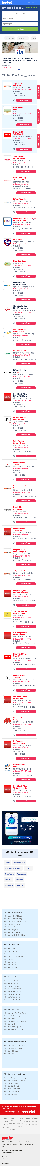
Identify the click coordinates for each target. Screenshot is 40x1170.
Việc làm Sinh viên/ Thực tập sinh (15, 1013)
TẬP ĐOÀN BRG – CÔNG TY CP (22, 422)
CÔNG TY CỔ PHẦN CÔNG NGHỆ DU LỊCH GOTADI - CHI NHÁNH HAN (23, 353)
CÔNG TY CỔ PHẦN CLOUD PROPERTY (21, 616)
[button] (33, 2)
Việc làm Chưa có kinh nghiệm (14, 1080)
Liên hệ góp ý (5, 1163)
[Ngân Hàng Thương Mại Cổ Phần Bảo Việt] (7, 285)
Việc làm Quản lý (9, 1024)
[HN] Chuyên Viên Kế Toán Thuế (20, 697)
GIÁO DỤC (35, 1118)
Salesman (19, 880)
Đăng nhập (34, 7)
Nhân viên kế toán (18, 108)
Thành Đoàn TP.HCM (8, 1159)
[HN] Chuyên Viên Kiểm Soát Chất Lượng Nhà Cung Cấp (20, 634)
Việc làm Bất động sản (11, 930)
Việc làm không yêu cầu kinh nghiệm (16, 1078)
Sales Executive (19, 863)
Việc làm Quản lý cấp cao (12, 1027)
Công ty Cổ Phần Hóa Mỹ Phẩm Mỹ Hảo (24, 310)
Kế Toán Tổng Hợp (19, 199)
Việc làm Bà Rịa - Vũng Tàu (13, 956)
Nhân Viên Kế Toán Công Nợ (18, 133)
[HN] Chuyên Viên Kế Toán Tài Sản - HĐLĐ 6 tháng (20, 395)
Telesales (20, 885)
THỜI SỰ (5, 1121)
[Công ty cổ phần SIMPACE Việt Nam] (7, 86)
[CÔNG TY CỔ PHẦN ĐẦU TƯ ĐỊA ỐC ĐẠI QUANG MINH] (7, 202)
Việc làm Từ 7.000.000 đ (12, 986)
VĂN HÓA (20, 1123)
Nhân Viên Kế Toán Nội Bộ (20, 719)
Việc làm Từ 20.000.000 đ (12, 994)
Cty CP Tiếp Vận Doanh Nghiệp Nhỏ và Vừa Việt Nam (23, 769)
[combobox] (20, 13)
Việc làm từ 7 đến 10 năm (12, 1091)
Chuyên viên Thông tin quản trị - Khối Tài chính (20, 219)
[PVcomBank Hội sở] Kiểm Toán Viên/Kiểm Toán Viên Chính (19, 330)
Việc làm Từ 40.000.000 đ (12, 1000)
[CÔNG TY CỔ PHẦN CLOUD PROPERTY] (7, 614)
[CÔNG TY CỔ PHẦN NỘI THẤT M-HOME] (7, 721)
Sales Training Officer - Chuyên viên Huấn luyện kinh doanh (19, 442)
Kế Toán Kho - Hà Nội (19, 371)
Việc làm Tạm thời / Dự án (13, 1048)
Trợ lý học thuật (19, 571)
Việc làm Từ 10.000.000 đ (12, 989)
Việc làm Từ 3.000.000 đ (12, 981)
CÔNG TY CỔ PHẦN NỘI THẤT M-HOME (23, 722)
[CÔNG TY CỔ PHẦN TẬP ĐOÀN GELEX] (7, 160)
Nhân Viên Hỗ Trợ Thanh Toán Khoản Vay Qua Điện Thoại (20, 179)
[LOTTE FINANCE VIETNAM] (7, 181)
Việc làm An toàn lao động (13, 919)
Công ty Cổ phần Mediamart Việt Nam (22, 136)
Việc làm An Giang (10, 954)
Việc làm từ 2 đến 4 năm (12, 1086)
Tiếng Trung (9, 874)
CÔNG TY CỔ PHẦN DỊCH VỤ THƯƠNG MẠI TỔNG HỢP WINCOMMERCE (22, 398)
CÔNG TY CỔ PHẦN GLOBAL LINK (24, 679)
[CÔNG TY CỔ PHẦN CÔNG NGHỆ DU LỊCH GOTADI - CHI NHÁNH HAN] (7, 354)
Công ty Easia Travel (19, 511)
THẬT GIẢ (34, 1124)
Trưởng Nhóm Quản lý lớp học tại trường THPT (18, 84)
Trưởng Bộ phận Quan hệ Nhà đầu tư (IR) (20, 157)
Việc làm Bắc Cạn (10, 962)
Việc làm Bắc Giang (10, 965)
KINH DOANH (12, 1119)
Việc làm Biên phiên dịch (12, 932)
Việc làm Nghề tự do (11, 1051)
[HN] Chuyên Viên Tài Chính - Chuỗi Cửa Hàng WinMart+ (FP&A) (20, 787)
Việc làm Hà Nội (9, 948)
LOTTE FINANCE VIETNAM (21, 182)
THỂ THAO (27, 1118)
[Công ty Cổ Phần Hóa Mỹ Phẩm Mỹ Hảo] (7, 309)
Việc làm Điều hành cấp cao (13, 1029)
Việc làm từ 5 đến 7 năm (12, 1089)
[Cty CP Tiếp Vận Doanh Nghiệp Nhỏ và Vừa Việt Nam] (7, 768)
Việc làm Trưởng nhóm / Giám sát (15, 1021)
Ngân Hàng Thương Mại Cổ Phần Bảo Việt (23, 287)
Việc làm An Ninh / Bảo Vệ (13, 916)
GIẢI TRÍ (20, 1126)
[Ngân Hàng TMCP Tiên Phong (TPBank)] (7, 221)
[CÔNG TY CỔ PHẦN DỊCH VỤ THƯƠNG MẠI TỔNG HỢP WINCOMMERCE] (7, 397)
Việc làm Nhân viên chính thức (14, 1045)
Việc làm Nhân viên (10, 1018)
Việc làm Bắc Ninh (10, 967)
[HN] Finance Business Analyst (19, 742)
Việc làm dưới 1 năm (11, 1083)
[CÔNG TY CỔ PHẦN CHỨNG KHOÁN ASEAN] (7, 465)
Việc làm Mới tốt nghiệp (12, 1016)
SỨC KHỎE (27, 1124)
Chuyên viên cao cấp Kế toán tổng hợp (19, 283)
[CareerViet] (26, 1111)
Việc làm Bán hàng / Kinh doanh (15, 921)
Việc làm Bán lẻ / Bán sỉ (12, 924)
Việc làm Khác (9, 1053)
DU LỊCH (12, 1129)
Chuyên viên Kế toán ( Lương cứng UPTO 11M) (20, 550)
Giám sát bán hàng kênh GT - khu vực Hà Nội (20, 307)
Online (7, 863)
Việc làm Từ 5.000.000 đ (12, 983)
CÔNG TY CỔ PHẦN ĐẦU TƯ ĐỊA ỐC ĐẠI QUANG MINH (24, 201)
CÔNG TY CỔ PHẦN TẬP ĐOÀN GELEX (22, 161)
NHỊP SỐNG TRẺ (20, 1119)
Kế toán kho (17, 239)
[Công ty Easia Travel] (7, 510)
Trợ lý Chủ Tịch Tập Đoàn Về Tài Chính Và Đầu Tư (20, 612)
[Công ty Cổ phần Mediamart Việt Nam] (7, 135)
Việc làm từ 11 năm (10, 1094)
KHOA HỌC (27, 1121)
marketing (8, 880)
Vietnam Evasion (18, 112)
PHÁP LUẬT (5, 1127)
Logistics (28, 868)
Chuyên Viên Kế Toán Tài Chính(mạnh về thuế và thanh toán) (20, 463)
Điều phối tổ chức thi (19, 487)
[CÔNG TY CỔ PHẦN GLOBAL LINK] (7, 678)
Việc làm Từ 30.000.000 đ (12, 997)
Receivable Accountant (17, 508)
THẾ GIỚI (5, 1124)
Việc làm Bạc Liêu (10, 959)
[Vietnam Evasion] (7, 110)
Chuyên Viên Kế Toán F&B (19, 676)
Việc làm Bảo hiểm (10, 927)
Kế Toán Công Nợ (19, 351)
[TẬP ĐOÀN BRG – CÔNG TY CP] (7, 421)
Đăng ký (27, 7)
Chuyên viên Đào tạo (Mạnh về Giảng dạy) (20, 591)
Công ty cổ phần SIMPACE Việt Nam (21, 87)
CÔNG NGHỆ (12, 1123)
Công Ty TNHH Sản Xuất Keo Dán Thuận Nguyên (24, 242)
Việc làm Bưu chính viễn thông (14, 935)
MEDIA (5, 1118)
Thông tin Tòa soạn (7, 1157)
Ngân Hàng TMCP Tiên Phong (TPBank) (22, 223)
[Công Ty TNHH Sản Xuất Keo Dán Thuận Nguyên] (7, 243)
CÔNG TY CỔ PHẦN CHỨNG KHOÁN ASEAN (24, 467)
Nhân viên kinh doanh (13, 868)
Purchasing (9, 885)
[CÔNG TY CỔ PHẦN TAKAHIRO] (7, 373)
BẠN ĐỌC (35, 1121)
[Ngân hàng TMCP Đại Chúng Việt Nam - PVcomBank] (7, 332)
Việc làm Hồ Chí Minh (11, 951)
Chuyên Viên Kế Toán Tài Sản (19, 529)
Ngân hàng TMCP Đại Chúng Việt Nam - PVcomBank (23, 334)
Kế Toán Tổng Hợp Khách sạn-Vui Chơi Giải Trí (20, 418)
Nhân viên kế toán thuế (20, 766)
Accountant (21, 874)
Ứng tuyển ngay (24, 100)
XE (13, 1126)
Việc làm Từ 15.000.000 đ (12, 992)
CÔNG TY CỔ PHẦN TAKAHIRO (23, 375)
